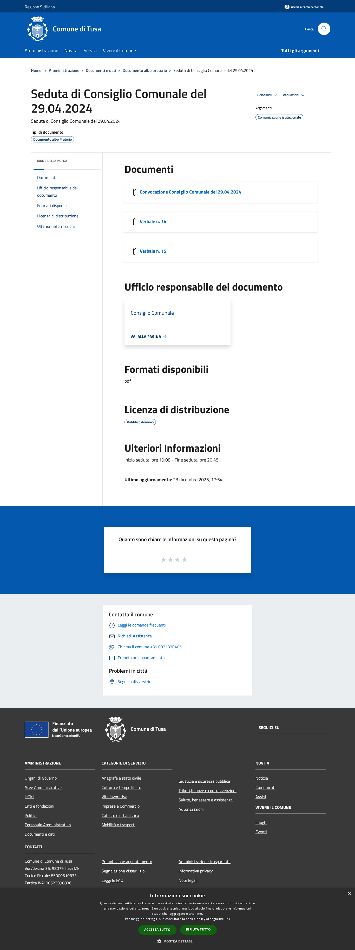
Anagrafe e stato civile (121, 778)
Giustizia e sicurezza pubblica (204, 781)
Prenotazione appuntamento (127, 861)
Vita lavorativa (114, 797)
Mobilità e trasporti (118, 825)
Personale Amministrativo (48, 825)
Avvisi (260, 797)
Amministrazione (64, 70)
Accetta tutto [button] (157, 929)
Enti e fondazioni (39, 806)
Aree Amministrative (43, 787)
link (227, 919)
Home (36, 70)
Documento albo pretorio (145, 70)
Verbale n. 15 (153, 250)
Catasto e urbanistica (120, 815)
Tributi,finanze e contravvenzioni (207, 790)
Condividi (264, 95)
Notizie (261, 778)
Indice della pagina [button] (52, 160)
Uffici (29, 797)
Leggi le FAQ (112, 880)
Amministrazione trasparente (205, 861)
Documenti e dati (101, 70)
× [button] (349, 894)
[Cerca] (324, 29)
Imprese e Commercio (121, 806)
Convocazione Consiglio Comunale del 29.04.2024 (190, 191)
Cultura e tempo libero (121, 787)
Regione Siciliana (40, 7)
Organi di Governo (41, 778)
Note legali (188, 880)
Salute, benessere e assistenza (206, 800)
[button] (177, 941)
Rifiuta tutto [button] (198, 929)
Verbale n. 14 (153, 221)
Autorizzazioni (191, 809)
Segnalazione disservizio (123, 871)
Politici (31, 815)
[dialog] (177, 919)
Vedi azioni (291, 95)
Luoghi (261, 822)
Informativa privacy (196, 871)
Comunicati (265, 787)
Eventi (261, 832)
